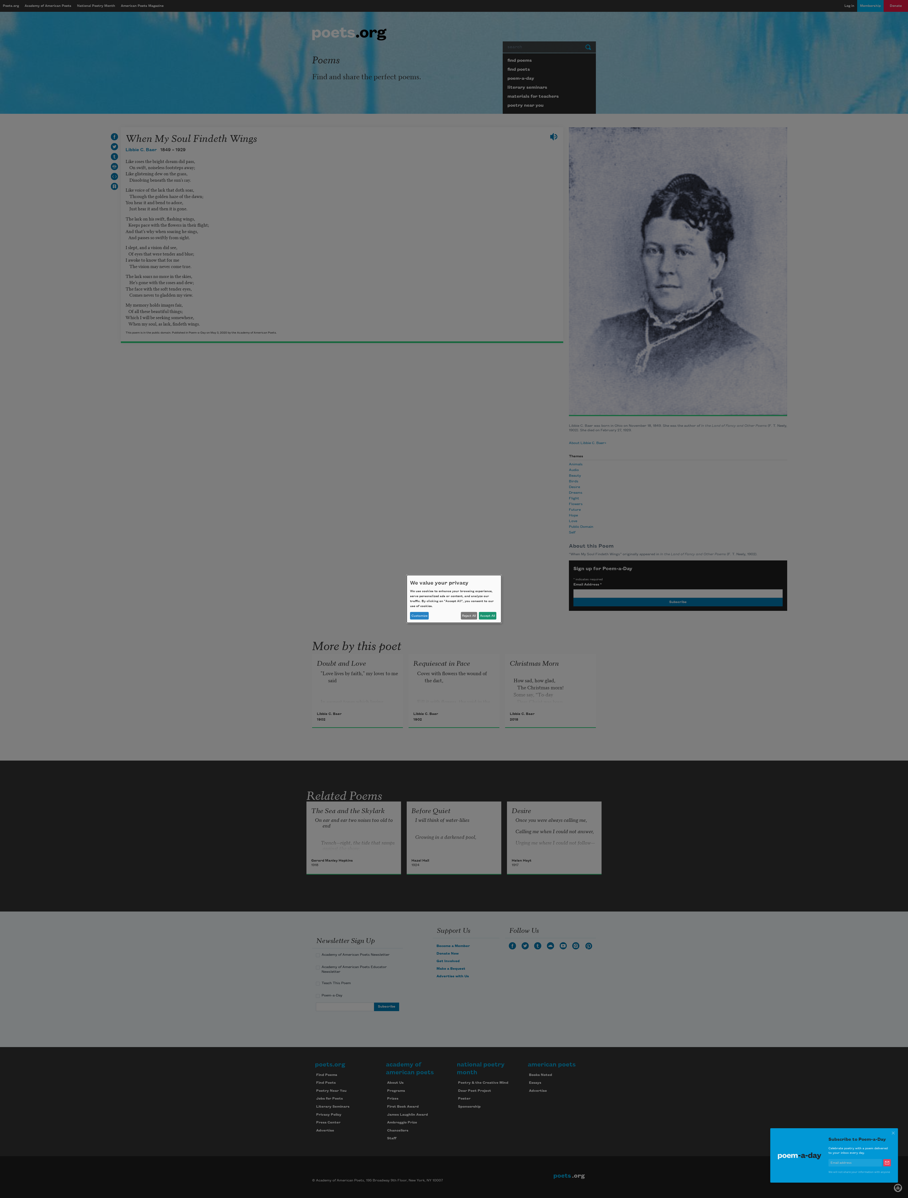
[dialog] (454, 599)
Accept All (487, 615)
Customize (419, 615)
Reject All (469, 615)
